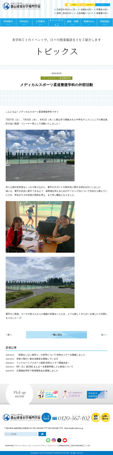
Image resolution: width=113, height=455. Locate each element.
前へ (9, 335)
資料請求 (74, 4)
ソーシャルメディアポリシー (39, 445)
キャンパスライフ (56, 22)
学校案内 (8, 22)
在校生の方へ (87, 9)
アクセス (102, 4)
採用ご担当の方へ (65, 13)
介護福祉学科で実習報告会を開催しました (32, 370)
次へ (103, 335)
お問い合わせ (89, 4)
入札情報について (84, 13)
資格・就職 (73, 22)
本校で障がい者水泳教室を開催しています (32, 359)
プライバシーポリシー (22, 445)
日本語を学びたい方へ (67, 9)
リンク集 (87, 445)
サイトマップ (53, 445)
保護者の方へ (102, 13)
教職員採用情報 (64, 445)
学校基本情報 (9, 445)
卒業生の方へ (102, 9)
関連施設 (105, 22)
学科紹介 (24, 22)
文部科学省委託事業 (76, 445)
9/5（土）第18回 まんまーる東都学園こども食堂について (39, 366)
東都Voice (89, 22)
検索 (42, 434)
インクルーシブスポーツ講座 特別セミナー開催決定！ (38, 363)
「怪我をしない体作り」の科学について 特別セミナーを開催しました (45, 355)
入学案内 (40, 22)
